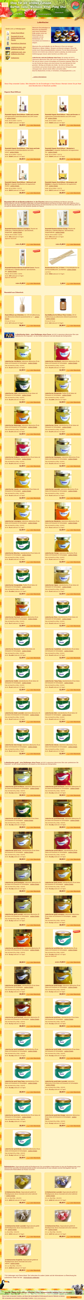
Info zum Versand (65, 1292)
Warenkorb (59, 13)
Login (30, 14)
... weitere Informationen (39, 77)
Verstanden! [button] (74, 1297)
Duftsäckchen (15, 58)
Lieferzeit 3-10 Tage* (18, 122)
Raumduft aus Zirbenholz (18, 43)
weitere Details (11, 118)
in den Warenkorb (35, 125)
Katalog (55, 1292)
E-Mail (19, 14)
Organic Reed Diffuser (17, 33)
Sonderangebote (44, 14)
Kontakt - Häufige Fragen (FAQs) (16, 1292)
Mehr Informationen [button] (40, 1298)
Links (38, 1292)
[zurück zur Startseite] (39, 5)
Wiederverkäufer (46, 1292)
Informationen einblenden (31, 1277)
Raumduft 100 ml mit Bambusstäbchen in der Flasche (18, 38)
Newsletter (31, 1292)
